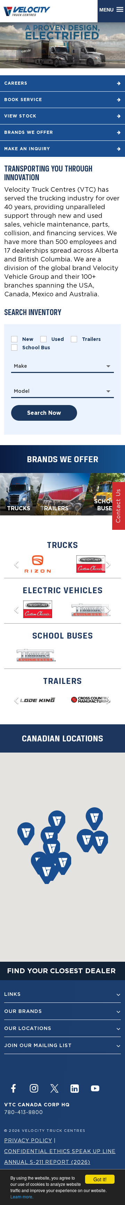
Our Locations (27, 1028)
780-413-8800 (23, 1112)
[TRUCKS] (22, 493)
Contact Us (118, 506)
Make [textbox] (20, 366)
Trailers (91, 339)
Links (12, 994)
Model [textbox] (22, 391)
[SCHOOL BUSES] (103, 493)
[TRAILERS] (62, 493)
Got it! (100, 1179)
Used (57, 339)
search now (44, 413)
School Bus (36, 347)
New (27, 339)
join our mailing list (38, 1045)
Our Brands (23, 1011)
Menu (107, 10)
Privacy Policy (28, 1140)
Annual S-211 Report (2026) (47, 1162)
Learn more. (21, 1196)
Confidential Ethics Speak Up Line (60, 1151)
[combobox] (62, 366)
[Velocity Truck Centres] (30, 11)
